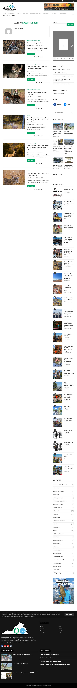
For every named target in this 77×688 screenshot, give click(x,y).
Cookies (60, 632)
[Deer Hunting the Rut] (14, 47)
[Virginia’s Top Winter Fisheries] (57, 229)
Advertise (61, 630)
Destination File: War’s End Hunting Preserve (69, 263)
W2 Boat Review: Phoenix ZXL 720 (61, 84)
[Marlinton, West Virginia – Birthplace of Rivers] (57, 362)
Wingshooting (64, 573)
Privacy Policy (43, 632)
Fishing (19, 13)
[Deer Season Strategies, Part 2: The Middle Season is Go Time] (14, 150)
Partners (53, 13)
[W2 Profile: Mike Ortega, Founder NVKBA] (58, 142)
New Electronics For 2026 (68, 443)
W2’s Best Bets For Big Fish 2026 (69, 202)
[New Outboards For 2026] (57, 434)
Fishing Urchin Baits (68, 455)
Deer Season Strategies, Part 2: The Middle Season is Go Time (38, 148)
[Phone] (11, 646)
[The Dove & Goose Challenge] (69, 126)
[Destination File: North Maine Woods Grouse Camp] (57, 349)
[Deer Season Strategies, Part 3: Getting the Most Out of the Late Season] (14, 122)
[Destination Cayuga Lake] (57, 410)
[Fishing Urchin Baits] (57, 458)
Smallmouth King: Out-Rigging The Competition (69, 215)
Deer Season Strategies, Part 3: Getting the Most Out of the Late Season (38, 120)
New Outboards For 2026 (68, 431)
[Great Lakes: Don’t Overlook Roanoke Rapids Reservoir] (57, 325)
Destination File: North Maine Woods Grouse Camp (68, 349)
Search (55, 22)
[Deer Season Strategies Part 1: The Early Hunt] (14, 177)
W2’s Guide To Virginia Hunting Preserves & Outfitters (68, 276)
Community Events (64, 504)
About (41, 626)
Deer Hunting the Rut (35, 43)
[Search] (73, 14)
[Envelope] (8, 646)
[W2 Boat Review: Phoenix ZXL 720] (58, 160)
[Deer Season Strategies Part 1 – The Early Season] (14, 71)
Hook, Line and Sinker (64, 520)
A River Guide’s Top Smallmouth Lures (68, 468)
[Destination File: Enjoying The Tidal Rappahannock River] (69, 142)
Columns (45, 13)
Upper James (64, 566)
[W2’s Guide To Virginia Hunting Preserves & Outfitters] (57, 277)
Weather (42, 630)
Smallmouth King (64, 556)
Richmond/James (64, 540)
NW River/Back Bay (64, 533)
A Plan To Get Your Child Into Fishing (61, 69)
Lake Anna (64, 527)
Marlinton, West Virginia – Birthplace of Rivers (68, 361)
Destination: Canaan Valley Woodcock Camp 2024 (68, 288)
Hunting (25, 13)
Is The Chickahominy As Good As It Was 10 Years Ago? (69, 385)
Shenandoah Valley (64, 550)
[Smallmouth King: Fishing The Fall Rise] (57, 301)
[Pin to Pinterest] (39, 57)
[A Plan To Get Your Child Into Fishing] (58, 126)
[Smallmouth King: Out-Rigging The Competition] (57, 217)
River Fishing (64, 543)
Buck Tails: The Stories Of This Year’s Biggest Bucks (68, 252)
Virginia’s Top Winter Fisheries (68, 226)
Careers (60, 628)
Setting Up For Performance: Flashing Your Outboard (68, 240)
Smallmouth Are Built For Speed (68, 166)
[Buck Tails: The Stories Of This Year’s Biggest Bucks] (57, 253)
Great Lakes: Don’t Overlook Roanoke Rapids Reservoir (68, 324)
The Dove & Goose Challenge (60, 72)
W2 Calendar (62, 13)
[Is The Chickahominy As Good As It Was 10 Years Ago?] (57, 386)
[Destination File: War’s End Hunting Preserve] (57, 265)
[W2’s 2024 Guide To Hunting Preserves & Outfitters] (57, 398)
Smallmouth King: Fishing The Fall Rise (69, 299)
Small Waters (64, 553)
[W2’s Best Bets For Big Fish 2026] (57, 205)
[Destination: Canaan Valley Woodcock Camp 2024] (57, 289)
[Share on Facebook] (36, 57)
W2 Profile (64, 569)
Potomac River (64, 537)
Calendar (64, 494)
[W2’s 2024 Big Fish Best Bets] (57, 422)
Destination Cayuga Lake (67, 407)
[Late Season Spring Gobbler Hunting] (14, 96)
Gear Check (64, 517)
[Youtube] (5, 646)
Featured (64, 511)
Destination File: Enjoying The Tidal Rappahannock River (68, 150)
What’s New (11, 13)
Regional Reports (35, 13)
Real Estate (6, 15)
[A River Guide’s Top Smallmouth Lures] (57, 470)
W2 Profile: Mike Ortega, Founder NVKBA (62, 76)
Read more (30, 53)
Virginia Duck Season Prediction (67, 335)
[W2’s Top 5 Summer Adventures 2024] (57, 374)
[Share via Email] (41, 57)
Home (4, 13)
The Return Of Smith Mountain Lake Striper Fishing (68, 312)
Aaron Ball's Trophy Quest (64, 484)
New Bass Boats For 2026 (68, 190)
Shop (13, 15)
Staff (60, 626)
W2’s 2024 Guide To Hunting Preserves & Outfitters (68, 397)
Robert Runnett (19, 28)
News (64, 530)
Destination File (64, 507)
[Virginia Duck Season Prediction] (57, 337)
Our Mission (42, 628)
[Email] (73, 1)
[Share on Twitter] (38, 57)
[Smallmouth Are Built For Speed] (69, 160)
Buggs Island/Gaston (64, 491)
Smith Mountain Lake (64, 560)
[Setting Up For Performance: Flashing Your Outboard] (57, 241)
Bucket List (64, 488)
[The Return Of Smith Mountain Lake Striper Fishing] (57, 313)
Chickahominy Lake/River (64, 501)
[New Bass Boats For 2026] (57, 193)
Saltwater (64, 546)
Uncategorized (64, 563)
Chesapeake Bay (64, 497)
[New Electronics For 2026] (57, 446)
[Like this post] (34, 57)
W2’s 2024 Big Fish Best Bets (68, 419)
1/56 (54, 58)
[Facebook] (2, 646)
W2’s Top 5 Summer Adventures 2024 (69, 372)
